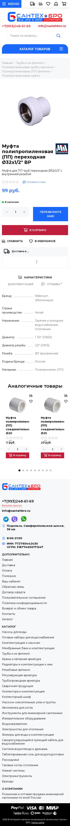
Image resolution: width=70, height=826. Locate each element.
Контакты (8, 614)
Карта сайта (38, 822)
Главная (7, 560)
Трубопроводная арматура (21, 680)
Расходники (10, 760)
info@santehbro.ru (52, 26)
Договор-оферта (13, 592)
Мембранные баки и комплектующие (28, 648)
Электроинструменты (17, 776)
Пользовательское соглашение (24, 597)
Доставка (8, 565)
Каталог (7, 619)
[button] (19, 470)
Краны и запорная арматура (21, 659)
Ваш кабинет (11, 581)
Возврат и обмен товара (19, 608)
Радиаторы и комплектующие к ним (27, 664)
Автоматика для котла (17, 707)
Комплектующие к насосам (21, 643)
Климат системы (13, 770)
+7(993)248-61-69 (16, 26)
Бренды (7, 781)
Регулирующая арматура (19, 675)
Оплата (7, 570)
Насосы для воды (14, 632)
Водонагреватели (14, 724)
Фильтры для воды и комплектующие (28, 734)
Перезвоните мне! (50, 214)
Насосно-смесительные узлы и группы (29, 702)
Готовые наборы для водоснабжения (28, 637)
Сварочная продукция (17, 686)
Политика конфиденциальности (24, 603)
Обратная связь (13, 587)
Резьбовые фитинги (16, 670)
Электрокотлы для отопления (22, 729)
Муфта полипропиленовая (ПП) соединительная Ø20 (17, 425)
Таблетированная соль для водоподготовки (33, 754)
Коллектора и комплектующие (23, 691)
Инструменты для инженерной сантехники (32, 713)
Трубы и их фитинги (16, 653)
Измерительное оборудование (24, 718)
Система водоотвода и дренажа (24, 749)
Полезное (9, 576)
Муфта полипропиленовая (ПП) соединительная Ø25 (52, 425)
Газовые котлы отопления (20, 765)
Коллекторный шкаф (16, 697)
